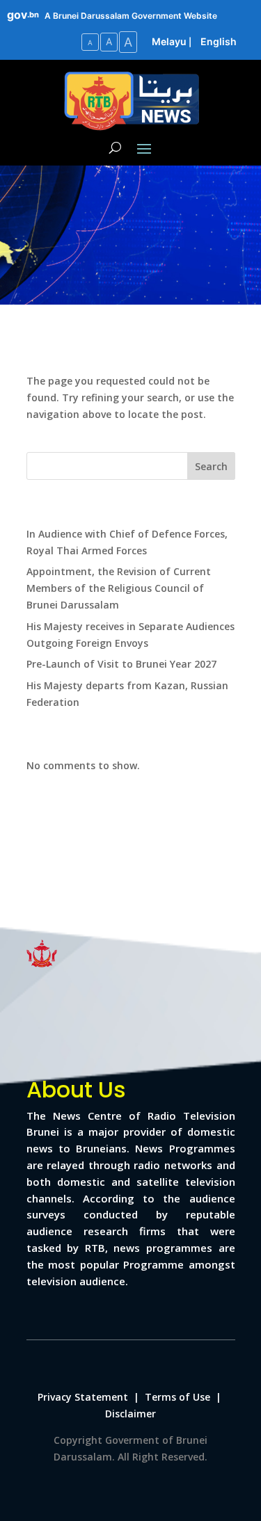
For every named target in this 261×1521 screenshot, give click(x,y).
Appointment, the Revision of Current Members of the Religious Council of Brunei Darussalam (118, 588)
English (218, 41)
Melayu (169, 41)
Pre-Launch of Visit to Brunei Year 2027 (121, 663)
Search (211, 466)
